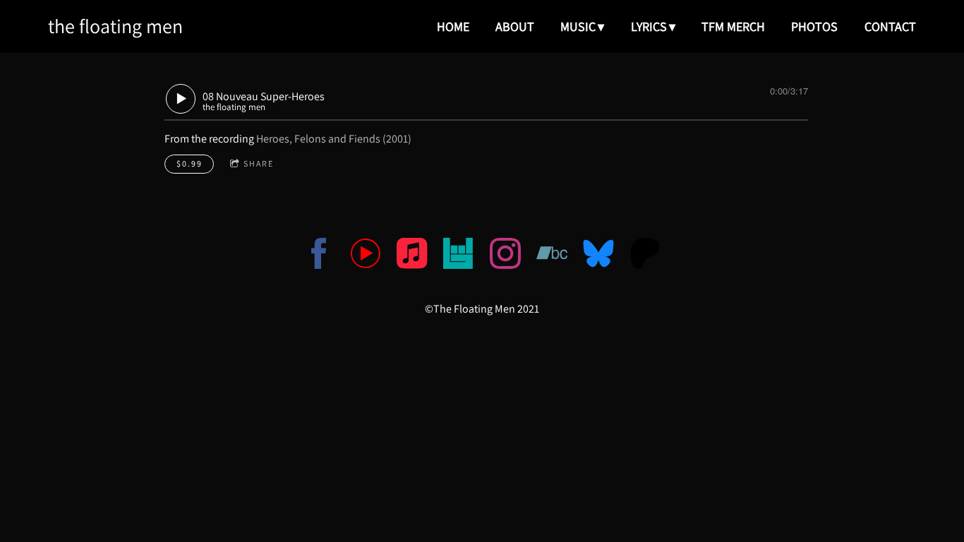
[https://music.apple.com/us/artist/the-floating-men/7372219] (412, 256)
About (514, 26)
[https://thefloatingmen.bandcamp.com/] (551, 256)
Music (578, 26)
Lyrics (649, 26)
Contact (890, 26)
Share (258, 163)
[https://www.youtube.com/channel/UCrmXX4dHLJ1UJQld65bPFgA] (365, 256)
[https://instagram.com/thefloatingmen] (505, 256)
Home (453, 26)
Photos (814, 26)
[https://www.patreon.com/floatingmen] (645, 256)
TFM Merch (733, 26)
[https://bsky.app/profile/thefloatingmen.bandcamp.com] (598, 256)
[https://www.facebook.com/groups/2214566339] (319, 256)
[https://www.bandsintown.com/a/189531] (458, 256)
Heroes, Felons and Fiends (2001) (333, 138)
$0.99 (189, 163)
